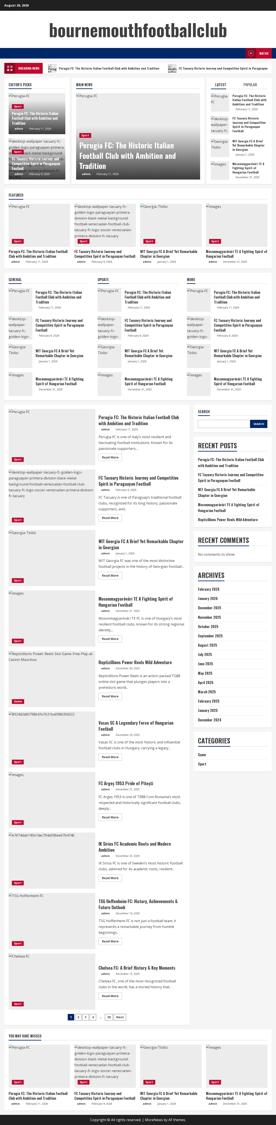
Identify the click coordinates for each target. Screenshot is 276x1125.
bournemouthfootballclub (138, 29)
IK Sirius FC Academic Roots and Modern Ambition (52, 860)
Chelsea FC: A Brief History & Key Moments (52, 981)
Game (18, 701)
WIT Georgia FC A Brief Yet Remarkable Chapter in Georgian (220, 148)
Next (120, 1017)
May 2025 (205, 673)
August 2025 (207, 645)
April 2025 (205, 682)
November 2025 (209, 617)
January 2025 (208, 710)
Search (204, 411)
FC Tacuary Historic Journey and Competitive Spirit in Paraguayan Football (220, 125)
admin (86, 174)
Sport (85, 135)
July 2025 (205, 654)
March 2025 (207, 691)
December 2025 (209, 607)
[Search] (241, 53)
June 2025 (205, 664)
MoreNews (154, 1119)
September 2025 (210, 635)
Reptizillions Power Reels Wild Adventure (52, 679)
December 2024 (209, 719)
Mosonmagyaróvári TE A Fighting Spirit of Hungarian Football (220, 170)
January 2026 (208, 598)
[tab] (225, 85)
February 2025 (209, 701)
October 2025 (208, 626)
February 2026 (209, 589)
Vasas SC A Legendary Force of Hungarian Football (52, 739)
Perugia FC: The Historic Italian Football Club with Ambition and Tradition (109, 68)
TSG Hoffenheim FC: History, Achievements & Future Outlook (52, 921)
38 (109, 1017)
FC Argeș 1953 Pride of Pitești (52, 800)
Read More (112, 458)
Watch (263, 53)
